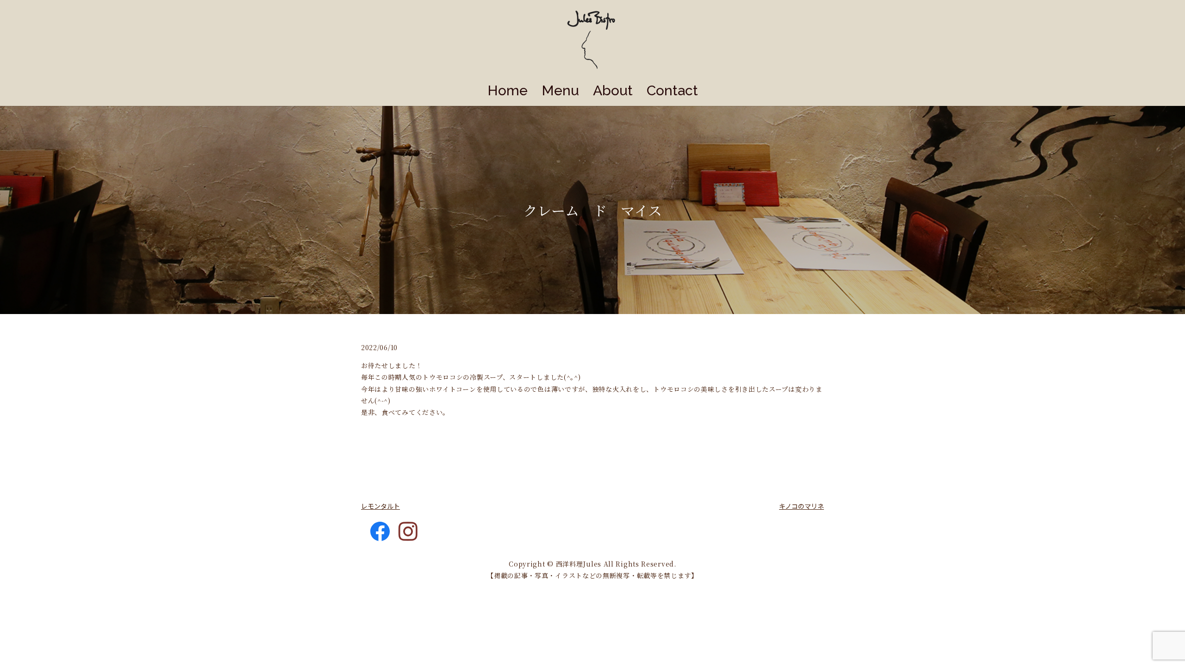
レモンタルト (380, 506)
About (613, 90)
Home (507, 90)
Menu (560, 90)
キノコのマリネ (801, 506)
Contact (672, 90)
